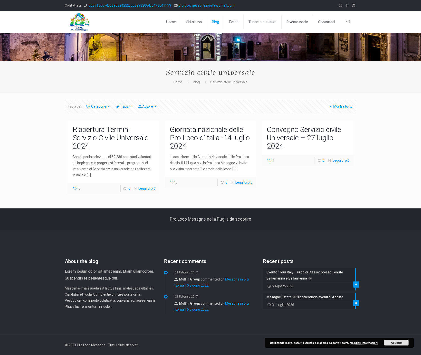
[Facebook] (347, 5)
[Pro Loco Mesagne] (79, 22)
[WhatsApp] (340, 5)
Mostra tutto (343, 106)
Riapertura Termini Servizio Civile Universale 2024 (110, 137)
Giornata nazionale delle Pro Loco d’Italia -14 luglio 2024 (210, 137)
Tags (124, 106)
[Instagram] (353, 5)
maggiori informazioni (364, 343)
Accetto (396, 342)
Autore (147, 106)
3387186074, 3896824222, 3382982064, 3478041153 (130, 5)
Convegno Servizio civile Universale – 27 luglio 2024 (304, 137)
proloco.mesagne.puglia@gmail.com (207, 5)
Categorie (98, 106)
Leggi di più (146, 188)
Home (178, 82)
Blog (196, 82)
